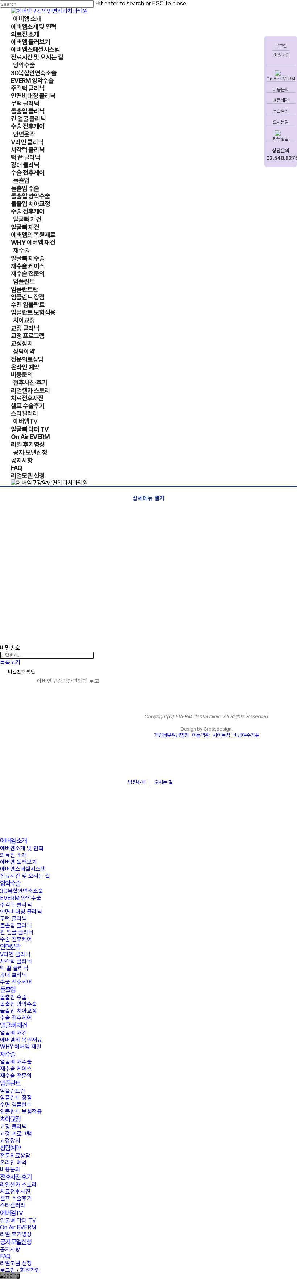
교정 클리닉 (13, 1126)
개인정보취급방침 (171, 735)
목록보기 (10, 662)
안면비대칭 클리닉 (21, 911)
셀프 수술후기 (16, 1198)
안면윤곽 (10, 947)
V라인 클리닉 (15, 954)
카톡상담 (281, 139)
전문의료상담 (15, 1155)
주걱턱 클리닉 (16, 904)
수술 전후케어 (16, 939)
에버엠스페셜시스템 (23, 869)
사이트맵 (221, 735)
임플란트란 (12, 1090)
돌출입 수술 (13, 997)
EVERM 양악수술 (20, 898)
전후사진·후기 (15, 1177)
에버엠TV (11, 1213)
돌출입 (7, 989)
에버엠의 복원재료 (21, 1039)
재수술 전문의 (16, 1075)
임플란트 (10, 1083)
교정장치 (10, 1140)
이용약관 (200, 735)
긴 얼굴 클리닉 (16, 932)
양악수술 (10, 883)
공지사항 (10, 1249)
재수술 (7, 1054)
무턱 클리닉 (13, 918)
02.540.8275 (280, 158)
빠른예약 (281, 100)
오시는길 (281, 122)
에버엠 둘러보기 (18, 862)
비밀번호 (10, 647)
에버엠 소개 (13, 841)
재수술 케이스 (16, 1068)
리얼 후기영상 (16, 1234)
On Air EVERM (280, 78)
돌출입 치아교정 (18, 1010)
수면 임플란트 (16, 1104)
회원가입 (281, 55)
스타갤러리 (12, 1205)
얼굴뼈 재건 (13, 1025)
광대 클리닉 (13, 975)
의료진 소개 (13, 855)
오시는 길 (163, 782)
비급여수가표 (246, 735)
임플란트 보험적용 (21, 1111)
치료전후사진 (15, 1191)
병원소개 (136, 782)
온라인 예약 (13, 1162)
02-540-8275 (148, 764)
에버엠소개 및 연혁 (21, 848)
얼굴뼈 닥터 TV (18, 1220)
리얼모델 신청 (16, 1263)
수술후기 (281, 111)
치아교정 (10, 1119)
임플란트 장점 (16, 1097)
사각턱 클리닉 (16, 961)
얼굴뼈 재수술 (16, 1062)
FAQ (5, 1256)
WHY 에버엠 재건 (20, 1046)
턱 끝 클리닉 (14, 968)
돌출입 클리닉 (16, 925)
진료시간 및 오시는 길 (25, 875)
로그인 (281, 46)
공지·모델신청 (15, 1242)
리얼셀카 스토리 (18, 1184)
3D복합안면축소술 (21, 891)
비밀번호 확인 (21, 671)
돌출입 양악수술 (18, 1004)
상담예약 (10, 1148)
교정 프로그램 (16, 1133)
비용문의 (281, 89)
